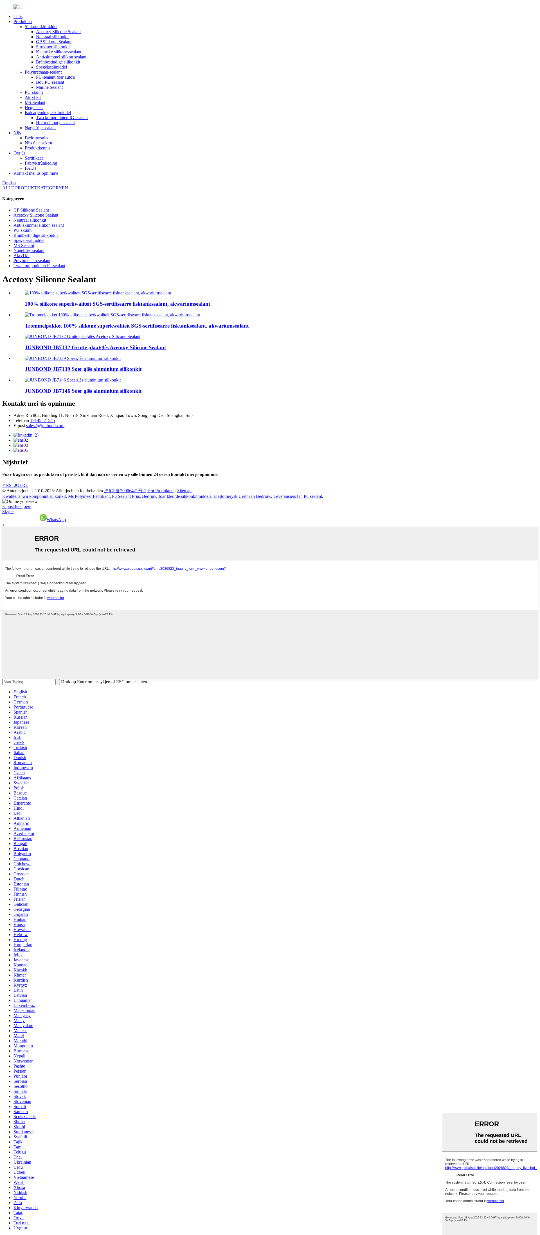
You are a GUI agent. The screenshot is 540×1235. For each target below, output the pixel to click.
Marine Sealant (49, 87)
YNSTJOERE (15, 485)
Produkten (23, 21)
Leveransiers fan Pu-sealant (297, 496)
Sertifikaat (34, 158)
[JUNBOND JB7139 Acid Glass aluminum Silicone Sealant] (73, 358)
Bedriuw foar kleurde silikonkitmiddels (176, 496)
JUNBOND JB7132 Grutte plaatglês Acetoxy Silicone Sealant (95, 347)
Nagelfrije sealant (40, 127)
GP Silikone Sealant (53, 41)
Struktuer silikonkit (53, 46)
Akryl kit (33, 97)
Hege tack (34, 107)
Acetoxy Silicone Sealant (58, 31)
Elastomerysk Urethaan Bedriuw (242, 496)
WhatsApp (56, 519)
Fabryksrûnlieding (41, 163)
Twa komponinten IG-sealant (62, 117)
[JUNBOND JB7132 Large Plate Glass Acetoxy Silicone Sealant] (82, 336)
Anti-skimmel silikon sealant (61, 57)
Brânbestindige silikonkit (58, 62)
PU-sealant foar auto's (55, 77)
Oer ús (19, 153)
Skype (8, 511)
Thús (18, 16)
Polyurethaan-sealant (43, 72)
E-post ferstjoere (16, 506)
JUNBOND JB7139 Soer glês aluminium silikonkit (83, 369)
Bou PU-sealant (50, 82)
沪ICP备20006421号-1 (125, 490)
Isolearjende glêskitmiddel (48, 112)
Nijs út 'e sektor (38, 142)
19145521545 (42, 420)
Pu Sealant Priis (126, 496)
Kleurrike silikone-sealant (58, 51)
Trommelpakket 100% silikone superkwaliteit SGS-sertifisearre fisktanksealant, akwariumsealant (137, 326)
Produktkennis (37, 148)
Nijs (17, 132)
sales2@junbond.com (45, 425)
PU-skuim (34, 92)
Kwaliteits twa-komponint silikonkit (34, 496)
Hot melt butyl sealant (55, 122)
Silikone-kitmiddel (41, 26)
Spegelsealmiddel (51, 67)
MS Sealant (35, 102)
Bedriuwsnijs (36, 137)
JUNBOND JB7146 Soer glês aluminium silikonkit (83, 391)
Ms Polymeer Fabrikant (89, 496)
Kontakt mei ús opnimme (36, 173)
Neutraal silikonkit (52, 36)
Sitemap (184, 490)
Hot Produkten (160, 490)
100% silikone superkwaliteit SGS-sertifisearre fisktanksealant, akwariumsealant (117, 304)
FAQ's (30, 168)
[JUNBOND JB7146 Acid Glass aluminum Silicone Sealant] (73, 380)
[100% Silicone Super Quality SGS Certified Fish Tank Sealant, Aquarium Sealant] (98, 292)
